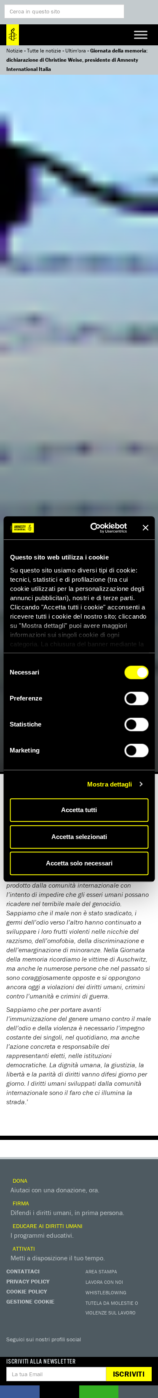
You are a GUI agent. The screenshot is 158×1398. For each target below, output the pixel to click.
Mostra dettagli (109, 784)
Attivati (23, 1248)
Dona (19, 1180)
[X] (31, 1351)
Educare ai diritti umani (47, 1226)
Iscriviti (129, 1374)
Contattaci (23, 1271)
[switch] (136, 698)
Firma (20, 1203)
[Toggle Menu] (140, 35)
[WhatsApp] (99, 1351)
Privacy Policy (27, 1281)
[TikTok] (115, 1351)
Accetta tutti (79, 809)
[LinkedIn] (82, 1351)
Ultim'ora (75, 50)
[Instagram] (65, 1351)
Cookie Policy (26, 1291)
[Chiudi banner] (145, 528)
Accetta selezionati (79, 836)
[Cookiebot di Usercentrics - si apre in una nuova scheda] (94, 528)
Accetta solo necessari (79, 863)
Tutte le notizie (44, 50)
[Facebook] (14, 1351)
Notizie (14, 50)
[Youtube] (48, 1351)
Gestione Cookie (30, 1301)
